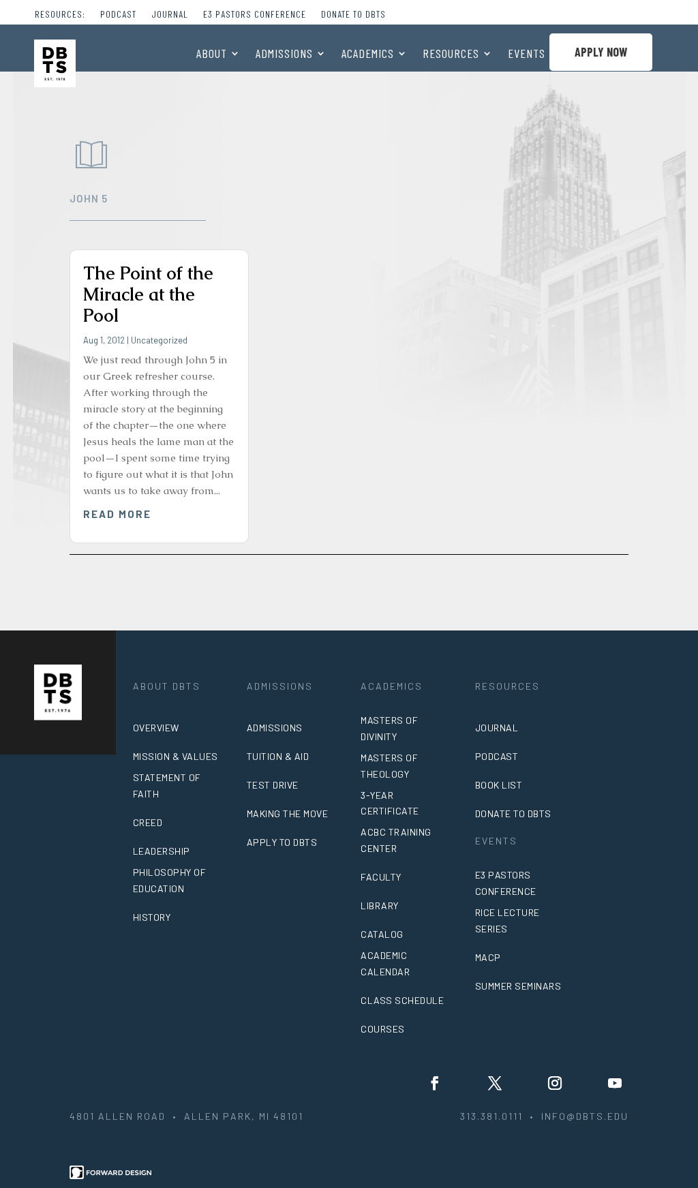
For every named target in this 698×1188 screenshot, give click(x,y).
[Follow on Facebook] (435, 1083)
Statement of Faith (167, 785)
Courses (383, 1029)
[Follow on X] (495, 1083)
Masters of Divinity (389, 728)
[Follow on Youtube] (614, 1083)
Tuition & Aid (278, 756)
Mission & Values (175, 756)
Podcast (118, 15)
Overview (156, 727)
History (152, 917)
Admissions (284, 54)
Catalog (382, 934)
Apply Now (601, 51)
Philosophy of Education (170, 880)
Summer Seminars (518, 986)
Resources (451, 54)
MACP (488, 957)
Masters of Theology (389, 766)
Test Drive (273, 785)
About (211, 54)
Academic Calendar (385, 963)
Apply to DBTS (282, 842)
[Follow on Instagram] (554, 1083)
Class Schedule (402, 1000)
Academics (368, 54)
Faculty (381, 877)
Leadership (161, 851)
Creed (148, 822)
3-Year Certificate (390, 803)
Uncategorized (159, 340)
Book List (499, 785)
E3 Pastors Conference (254, 15)
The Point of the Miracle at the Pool (148, 294)
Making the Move (288, 813)
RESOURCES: (60, 15)
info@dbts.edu (584, 1116)
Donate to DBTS (353, 15)
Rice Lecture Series (507, 920)
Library (380, 905)
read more (117, 514)
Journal (169, 15)
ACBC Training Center (396, 840)
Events (526, 54)
